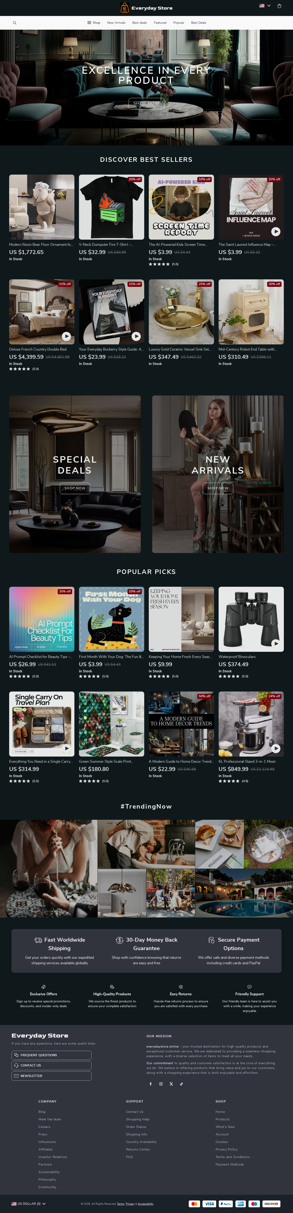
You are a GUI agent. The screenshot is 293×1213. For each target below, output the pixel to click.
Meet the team (49, 1119)
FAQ (129, 1157)
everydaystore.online (162, 1046)
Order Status (136, 1127)
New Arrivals (116, 22)
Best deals (139, 22)
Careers (44, 1127)
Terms (120, 1204)
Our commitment (159, 1063)
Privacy (130, 1204)
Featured (160, 22)
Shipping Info (136, 1134)
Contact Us (135, 1111)
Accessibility (145, 1204)
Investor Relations (52, 1157)
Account (222, 1134)
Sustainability (49, 1172)
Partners (45, 1164)
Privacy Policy (227, 1149)
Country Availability (141, 1142)
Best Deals (198, 22)
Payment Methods (230, 1164)
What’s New (225, 1127)
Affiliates (45, 1149)
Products (223, 1119)
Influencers (47, 1142)
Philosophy (47, 1179)
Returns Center (138, 1149)
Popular (178, 22)
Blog (42, 1111)
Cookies (222, 1142)
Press (42, 1134)
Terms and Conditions (233, 1157)
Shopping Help (137, 1119)
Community (47, 1187)
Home (220, 1111)
